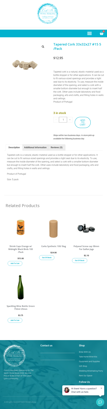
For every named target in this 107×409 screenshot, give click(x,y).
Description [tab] (14, 147)
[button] (89, 33)
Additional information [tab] (35, 147)
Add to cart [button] (15, 263)
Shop (82, 345)
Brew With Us (85, 352)
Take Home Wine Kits (88, 357)
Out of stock (46, 258)
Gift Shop (83, 366)
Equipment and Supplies (89, 361)
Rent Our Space (85, 375)
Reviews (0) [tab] (57, 147)
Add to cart (83, 122)
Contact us (46, 345)
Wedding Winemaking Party (91, 371)
